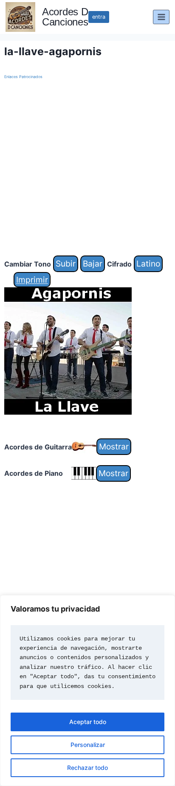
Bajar (92, 263)
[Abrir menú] (161, 17)
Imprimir (32, 280)
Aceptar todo (87, 721)
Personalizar (88, 744)
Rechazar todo (87, 767)
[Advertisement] (87, 168)
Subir (66, 263)
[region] (87, 690)
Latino (148, 263)
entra (98, 17)
